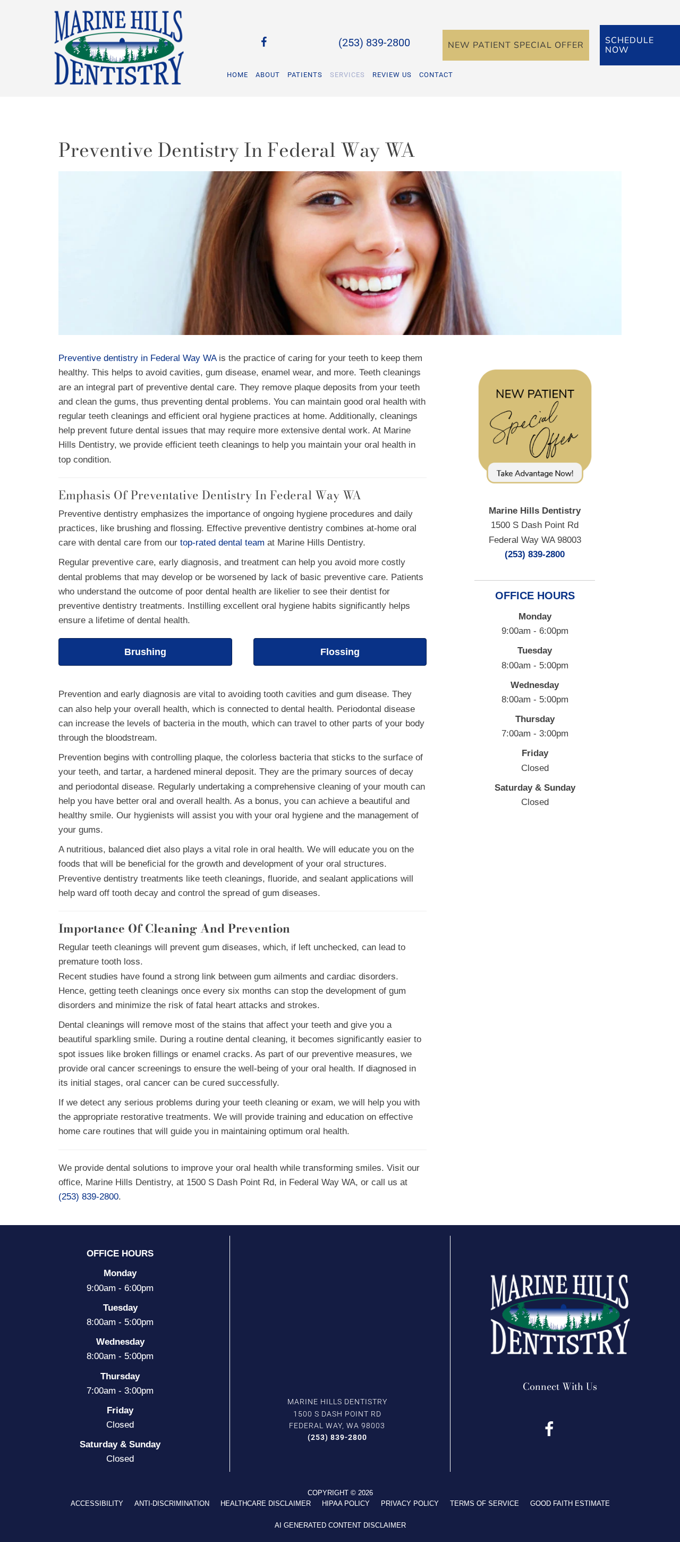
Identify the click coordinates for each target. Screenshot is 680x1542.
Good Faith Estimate (570, 1503)
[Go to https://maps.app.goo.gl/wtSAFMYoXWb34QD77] (280, 44)
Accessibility (97, 1503)
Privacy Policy (410, 1503)
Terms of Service (484, 1503)
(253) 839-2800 (374, 42)
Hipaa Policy (346, 1503)
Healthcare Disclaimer (265, 1503)
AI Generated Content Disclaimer (340, 1525)
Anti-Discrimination (171, 1503)
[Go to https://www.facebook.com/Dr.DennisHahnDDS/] (264, 44)
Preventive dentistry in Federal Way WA (137, 358)
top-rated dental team (222, 543)
